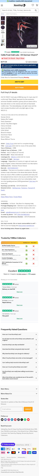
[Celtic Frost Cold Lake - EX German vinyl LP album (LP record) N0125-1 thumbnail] (3, 18)
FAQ (2, 468)
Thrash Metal (17, 197)
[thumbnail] (3, 41)
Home (2, 14)
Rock (11, 197)
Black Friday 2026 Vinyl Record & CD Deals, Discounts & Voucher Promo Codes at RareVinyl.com (18, 461)
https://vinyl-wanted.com (26, 225)
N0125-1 (14, 157)
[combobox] (17, 10)
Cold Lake (8, 146)
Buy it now (19, 87)
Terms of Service (11, 457)
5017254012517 (13, 168)
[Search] (35, 10)
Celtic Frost (9, 143)
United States (22, 445)
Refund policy (21, 457)
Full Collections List (6, 459)
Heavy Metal (5, 197)
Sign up (28, 409)
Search (3, 457)
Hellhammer (16, 188)
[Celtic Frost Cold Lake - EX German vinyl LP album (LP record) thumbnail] (3, 32)
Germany (16, 159)
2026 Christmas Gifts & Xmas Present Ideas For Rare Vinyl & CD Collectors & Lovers (18, 465)
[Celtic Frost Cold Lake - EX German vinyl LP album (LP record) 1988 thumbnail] (3, 36)
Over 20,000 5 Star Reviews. (27, 52)
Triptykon (24, 188)
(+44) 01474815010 (23, 214)
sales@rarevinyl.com (12, 212)
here (2, 210)
